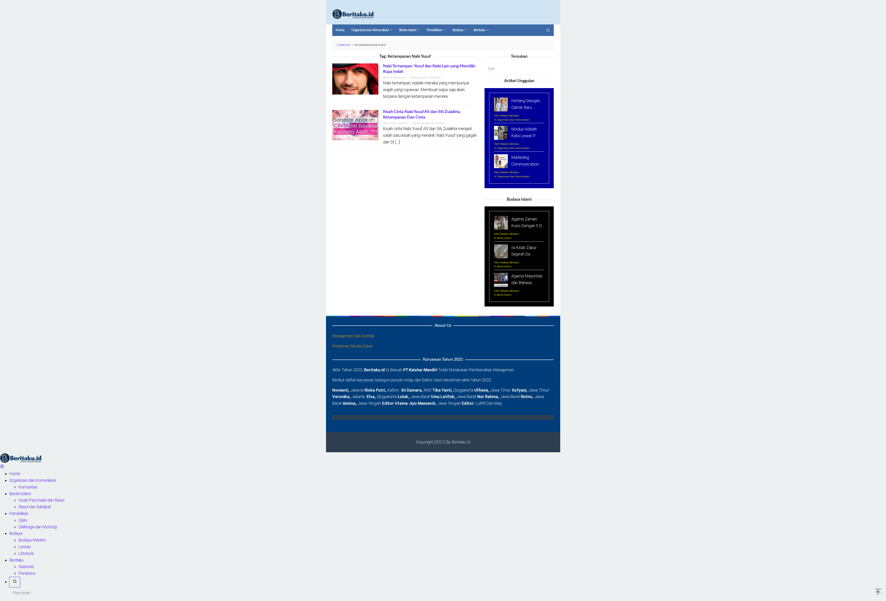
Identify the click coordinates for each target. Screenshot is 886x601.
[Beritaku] (353, 13)
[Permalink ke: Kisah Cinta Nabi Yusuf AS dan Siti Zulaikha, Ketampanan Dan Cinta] (355, 124)
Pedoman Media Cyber (352, 346)
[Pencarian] (548, 30)
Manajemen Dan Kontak (353, 335)
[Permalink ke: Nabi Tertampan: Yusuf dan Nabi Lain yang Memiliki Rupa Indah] (355, 78)
